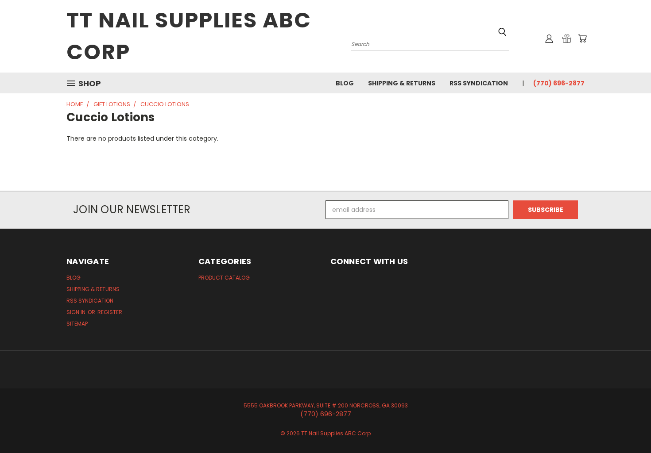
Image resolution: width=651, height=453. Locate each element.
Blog (345, 83)
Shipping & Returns (401, 83)
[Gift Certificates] (566, 38)
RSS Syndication (479, 83)
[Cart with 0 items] (582, 38)
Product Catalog (224, 277)
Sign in (76, 312)
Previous (628, 425)
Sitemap (77, 323)
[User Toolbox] (549, 38)
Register (109, 312)
